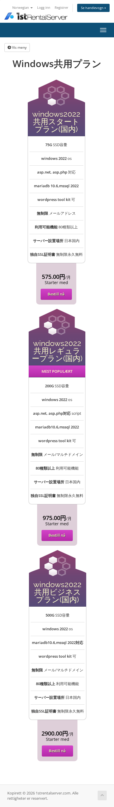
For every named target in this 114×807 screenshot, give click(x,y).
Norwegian (21, 7)
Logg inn (43, 7)
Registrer (61, 7)
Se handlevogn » (93, 8)
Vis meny (19, 47)
